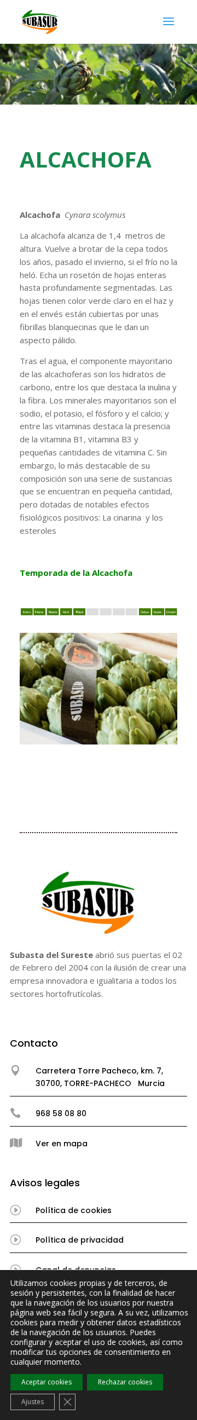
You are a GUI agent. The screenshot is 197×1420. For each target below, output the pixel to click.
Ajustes (32, 1401)
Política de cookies (74, 1210)
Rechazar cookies (125, 1382)
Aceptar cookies (46, 1382)
